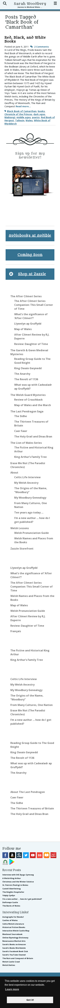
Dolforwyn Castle (10, 902)
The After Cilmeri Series (26, 296)
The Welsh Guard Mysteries (28, 395)
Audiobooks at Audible (30, 236)
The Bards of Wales (11, 905)
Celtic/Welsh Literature (13, 924)
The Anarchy (22, 374)
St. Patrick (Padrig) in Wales (15, 885)
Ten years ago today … (28, 512)
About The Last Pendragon (27, 792)
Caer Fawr (20, 431)
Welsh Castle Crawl (11, 961)
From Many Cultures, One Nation (31, 705)
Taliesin (19, 120)
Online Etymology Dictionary (15, 937)
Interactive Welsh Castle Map (15, 930)
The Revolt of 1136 (26, 379)
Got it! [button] (30, 999)
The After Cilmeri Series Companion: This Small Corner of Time (33, 305)
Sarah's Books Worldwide (14, 948)
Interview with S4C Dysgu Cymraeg (18, 874)
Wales (29, 120)
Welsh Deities (8, 965)
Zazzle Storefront (21, 548)
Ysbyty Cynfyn (8, 895)
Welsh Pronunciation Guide (31, 533)
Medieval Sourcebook (12, 934)
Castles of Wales (10, 920)
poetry (36, 117)
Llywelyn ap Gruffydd (27, 323)
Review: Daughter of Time (31, 344)
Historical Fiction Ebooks (13, 927)
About (14, 472)
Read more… (23, 106)
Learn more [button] (12, 989)
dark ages (39, 114)
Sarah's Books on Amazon (14, 944)
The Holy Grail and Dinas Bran (33, 436)
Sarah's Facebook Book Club (15, 951)
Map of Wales (23, 329)
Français (15, 631)
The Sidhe (20, 416)
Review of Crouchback (28, 399)
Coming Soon (30, 255)
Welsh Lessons (19, 528)
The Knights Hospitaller (13, 892)
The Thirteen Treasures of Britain (32, 808)
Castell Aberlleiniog (11, 888)
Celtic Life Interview (27, 477)
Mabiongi (9, 117)
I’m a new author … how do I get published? (22, 899)
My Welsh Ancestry (26, 483)
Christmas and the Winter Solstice (18, 881)
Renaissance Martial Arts (13, 941)
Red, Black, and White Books (25, 40)
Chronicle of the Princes (18, 114)
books (41, 111)
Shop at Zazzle (32, 274)
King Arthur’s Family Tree (30, 457)
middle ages (23, 117)
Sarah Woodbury (30, 4)
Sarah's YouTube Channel (14, 955)
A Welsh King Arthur (11, 878)
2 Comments (41, 46)
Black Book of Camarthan (21, 111)
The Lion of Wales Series (26, 443)
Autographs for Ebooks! (13, 917)
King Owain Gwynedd (28, 368)
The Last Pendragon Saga (26, 411)
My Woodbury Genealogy (30, 497)
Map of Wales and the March (32, 405)
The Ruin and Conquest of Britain (17, 958)
